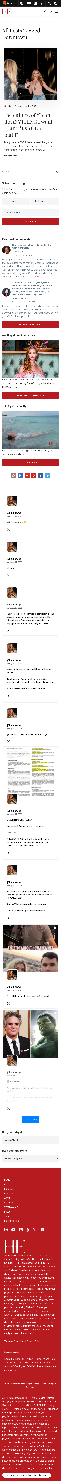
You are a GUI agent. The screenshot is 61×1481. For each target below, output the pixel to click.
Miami (46, 1359)
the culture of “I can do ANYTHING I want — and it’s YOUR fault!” (28, 124)
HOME (7, 1180)
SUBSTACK (9, 1189)
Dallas (38, 1359)
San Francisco (42, 1362)
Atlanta (8, 1366)
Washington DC (21, 1366)
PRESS (7, 1212)
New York (20, 1359)
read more (10, 156)
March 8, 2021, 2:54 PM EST (22, 106)
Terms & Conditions (14, 1341)
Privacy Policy (33, 1341)
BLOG (6, 1184)
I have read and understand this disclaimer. (27, 1475)
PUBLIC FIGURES (11, 1221)
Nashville (9, 1359)
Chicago (18, 1362)
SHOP (7, 1216)
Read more (33, 276)
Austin (30, 1359)
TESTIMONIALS (11, 1207)
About (7, 1198)
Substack (10, 3)
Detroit (35, 1366)
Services (8, 1203)
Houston (29, 1362)
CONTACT (8, 1193)
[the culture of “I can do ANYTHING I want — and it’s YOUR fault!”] (30, 73)
